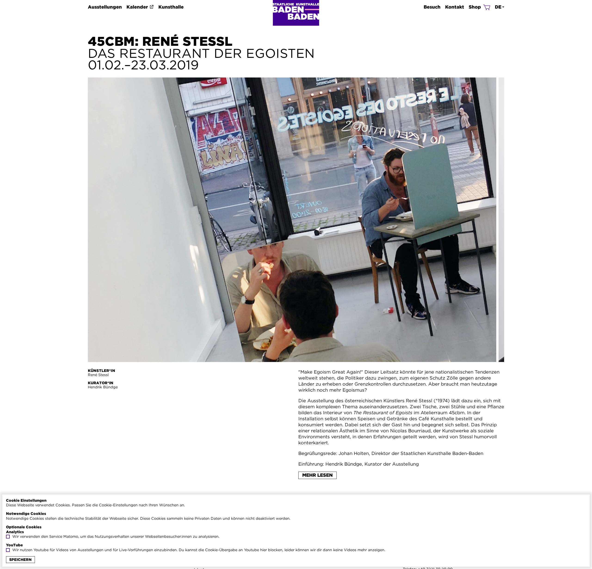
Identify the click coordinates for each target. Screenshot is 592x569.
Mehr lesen (317, 475)
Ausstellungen (105, 7)
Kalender (137, 7)
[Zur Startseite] (296, 13)
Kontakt (454, 7)
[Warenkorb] (486, 7)
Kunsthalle (171, 7)
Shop (475, 7)
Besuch (432, 7)
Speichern (20, 559)
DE (498, 7)
